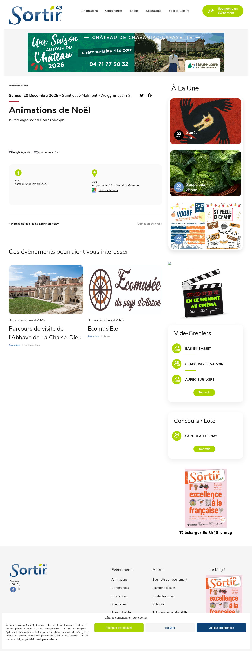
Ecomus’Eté (103, 329)
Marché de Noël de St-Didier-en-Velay (34, 224)
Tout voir (204, 392)
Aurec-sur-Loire (199, 380)
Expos (134, 11)
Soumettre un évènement (169, 579)
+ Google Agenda (20, 152)
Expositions (119, 596)
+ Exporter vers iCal (46, 152)
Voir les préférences (221, 627)
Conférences (114, 11)
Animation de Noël (149, 224)
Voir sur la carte (108, 190)
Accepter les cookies (119, 627)
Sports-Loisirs (179, 11)
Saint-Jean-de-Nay (201, 436)
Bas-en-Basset (198, 348)
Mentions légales (164, 588)
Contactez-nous (163, 596)
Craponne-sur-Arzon (204, 364)
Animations (89, 11)
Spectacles (153, 11)
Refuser (170, 627)
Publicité (158, 604)
